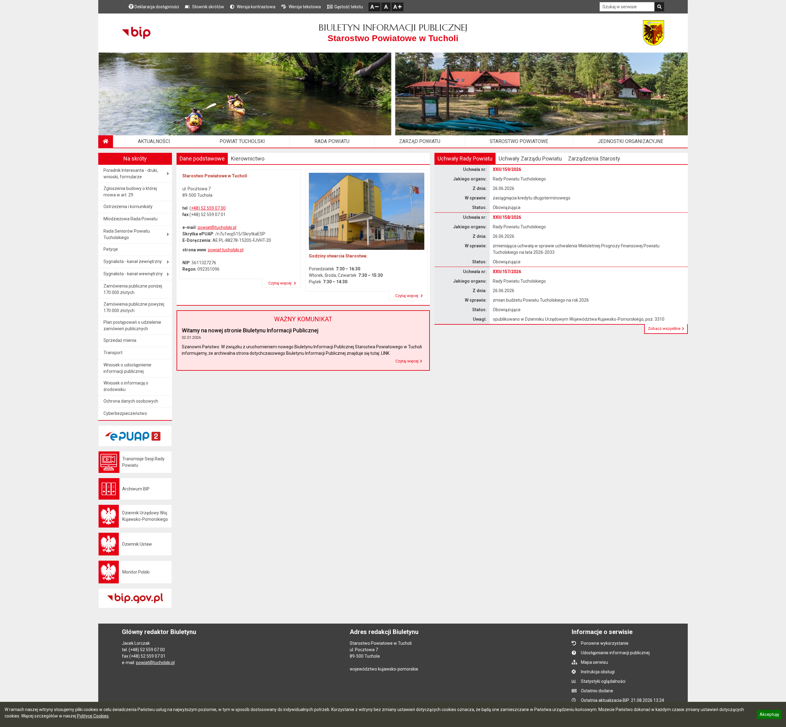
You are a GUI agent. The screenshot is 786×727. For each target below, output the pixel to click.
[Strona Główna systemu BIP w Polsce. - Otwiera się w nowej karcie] (136, 33)
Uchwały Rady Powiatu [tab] (465, 158)
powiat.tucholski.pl (225, 249)
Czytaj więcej (280, 283)
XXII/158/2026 (507, 217)
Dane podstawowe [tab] (202, 158)
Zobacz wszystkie (664, 328)
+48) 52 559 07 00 (208, 208)
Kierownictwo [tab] (247, 158)
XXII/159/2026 (507, 169)
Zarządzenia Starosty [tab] (594, 158)
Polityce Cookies (93, 715)
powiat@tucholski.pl (217, 227)
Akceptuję (769, 715)
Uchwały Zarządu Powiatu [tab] (530, 158)
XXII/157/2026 (507, 271)
